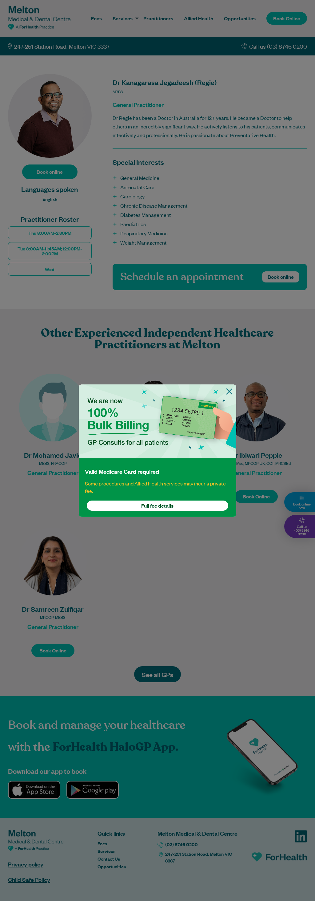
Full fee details (157, 505)
